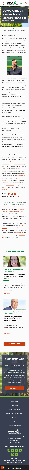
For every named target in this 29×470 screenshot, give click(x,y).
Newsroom (16, 28)
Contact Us (14, 388)
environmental (21, 176)
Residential (14, 401)
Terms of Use (21, 460)
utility (10, 162)
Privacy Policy (13, 458)
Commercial (14, 405)
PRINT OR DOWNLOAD (8, 196)
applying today (19, 233)
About (9, 28)
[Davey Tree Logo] (14, 431)
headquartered (10, 185)
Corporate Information (14, 462)
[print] (18, 196)
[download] (22, 196)
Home (4, 28)
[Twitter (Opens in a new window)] (12, 450)
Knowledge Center (15, 425)
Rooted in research (19, 164)
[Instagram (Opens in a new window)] (20, 450)
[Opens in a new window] (8, 193)
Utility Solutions (14, 409)
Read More (6, 293)
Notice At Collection (10, 460)
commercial (9, 212)
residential (5, 162)
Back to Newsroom (14, 344)
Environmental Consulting (14, 413)
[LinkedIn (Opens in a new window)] (16, 454)
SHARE (4, 193)
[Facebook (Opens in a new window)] (9, 450)
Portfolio (14, 417)
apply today (5, 190)
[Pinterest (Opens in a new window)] (16, 450)
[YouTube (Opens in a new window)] (12, 454)
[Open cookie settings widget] (2, 467)
